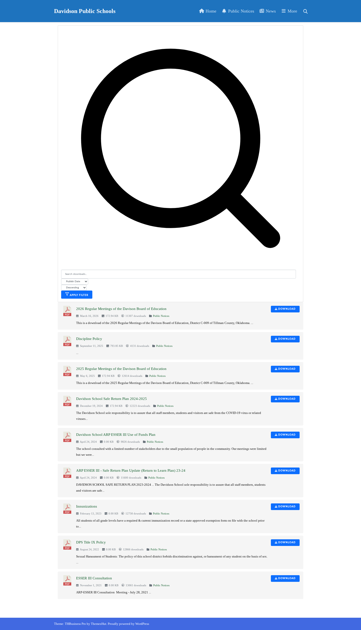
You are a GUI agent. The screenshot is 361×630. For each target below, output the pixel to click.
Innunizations (86, 506)
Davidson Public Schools (84, 11)
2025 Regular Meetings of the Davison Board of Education (121, 369)
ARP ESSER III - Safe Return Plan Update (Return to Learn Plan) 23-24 (130, 470)
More (291, 11)
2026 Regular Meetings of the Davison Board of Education (121, 309)
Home (210, 11)
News (270, 11)
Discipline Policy (89, 339)
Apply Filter (78, 295)
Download (287, 309)
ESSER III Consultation (94, 578)
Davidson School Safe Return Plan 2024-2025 (111, 399)
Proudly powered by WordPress (128, 624)
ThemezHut (98, 624)
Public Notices (240, 11)
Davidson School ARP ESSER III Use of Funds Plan (115, 435)
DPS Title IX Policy (91, 542)
